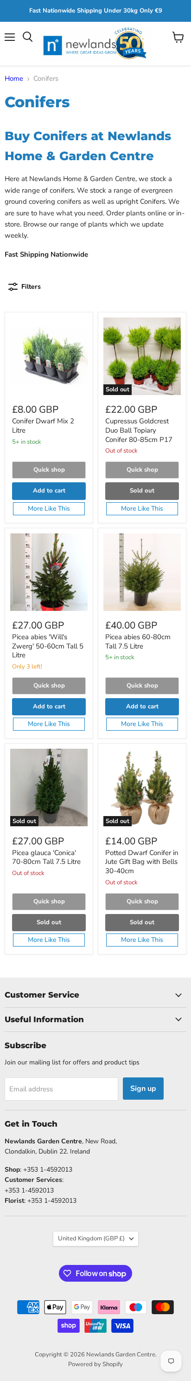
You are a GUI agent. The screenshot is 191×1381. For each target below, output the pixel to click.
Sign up (143, 1088)
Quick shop (49, 470)
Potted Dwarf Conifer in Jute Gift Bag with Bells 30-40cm (141, 861)
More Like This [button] (49, 508)
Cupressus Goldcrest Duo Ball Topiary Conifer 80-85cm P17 (138, 430)
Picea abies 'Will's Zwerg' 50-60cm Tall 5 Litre (47, 646)
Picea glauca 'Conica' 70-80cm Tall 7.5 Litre (46, 857)
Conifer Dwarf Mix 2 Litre (43, 425)
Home (14, 79)
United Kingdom (91, 1238)
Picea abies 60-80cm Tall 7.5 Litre (138, 641)
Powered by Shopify (95, 1364)
